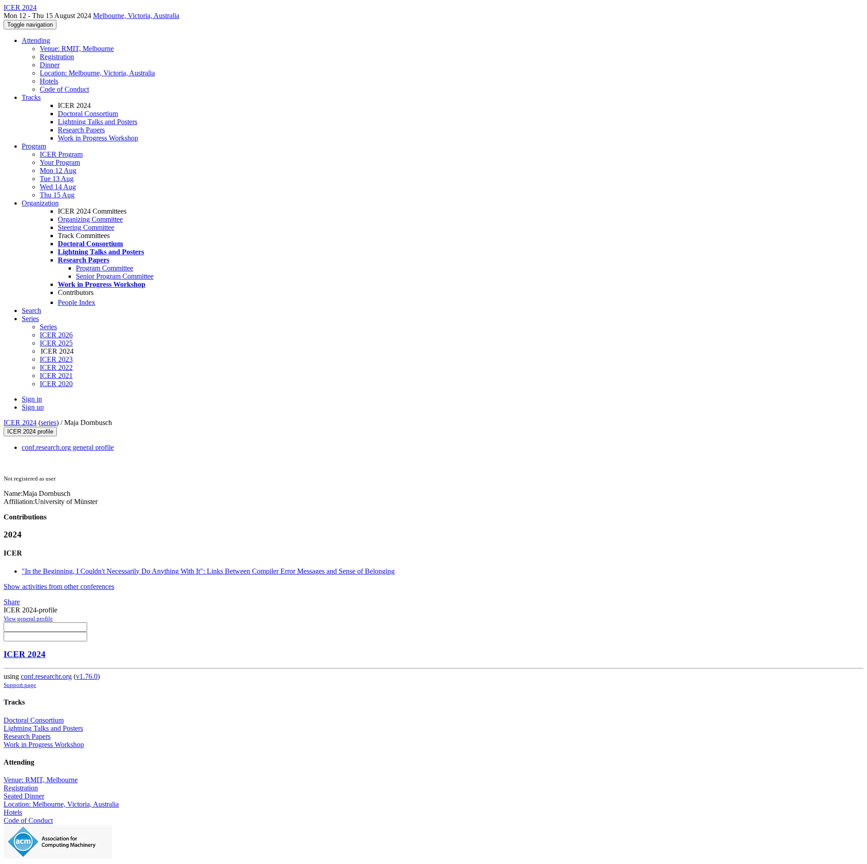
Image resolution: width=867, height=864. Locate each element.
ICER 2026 (56, 335)
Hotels (49, 81)
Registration (57, 57)
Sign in (32, 399)
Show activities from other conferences (59, 586)
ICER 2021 (56, 375)
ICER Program (61, 154)
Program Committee (104, 268)
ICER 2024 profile (30, 431)
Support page (20, 685)
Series (48, 327)
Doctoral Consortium (88, 113)
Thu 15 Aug (57, 195)
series (48, 422)
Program (34, 146)
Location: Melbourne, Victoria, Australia (97, 73)
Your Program (60, 162)
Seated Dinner (24, 796)
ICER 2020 (56, 384)
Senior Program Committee (115, 276)
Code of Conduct (64, 89)
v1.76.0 (87, 676)
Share (12, 602)
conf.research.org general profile (68, 447)
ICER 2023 (56, 359)
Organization (40, 203)
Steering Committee (86, 227)
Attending (36, 40)
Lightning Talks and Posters (97, 122)
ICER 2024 (20, 422)
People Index (76, 302)
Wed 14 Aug (58, 187)
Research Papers (81, 130)
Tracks (31, 97)
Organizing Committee (90, 219)
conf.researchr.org (46, 676)
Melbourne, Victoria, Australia (136, 15)
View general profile (28, 618)
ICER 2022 (56, 367)
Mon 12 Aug (58, 170)
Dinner (50, 65)
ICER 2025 (56, 343)
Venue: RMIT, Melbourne (77, 48)
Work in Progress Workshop (98, 138)
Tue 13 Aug (57, 178)
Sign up (33, 407)
